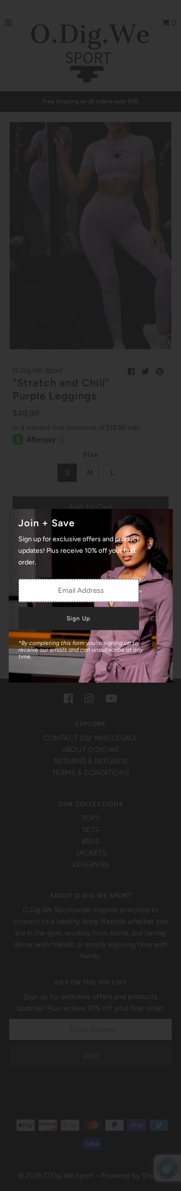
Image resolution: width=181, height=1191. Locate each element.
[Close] (162, 519)
